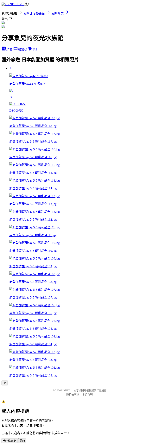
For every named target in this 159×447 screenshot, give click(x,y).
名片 (36, 49)
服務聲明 (88, 394)
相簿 (9, 49)
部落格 (23, 49)
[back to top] (5, 383)
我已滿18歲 (9, 440)
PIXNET (65, 390)
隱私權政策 (72, 394)
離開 (22, 440)
